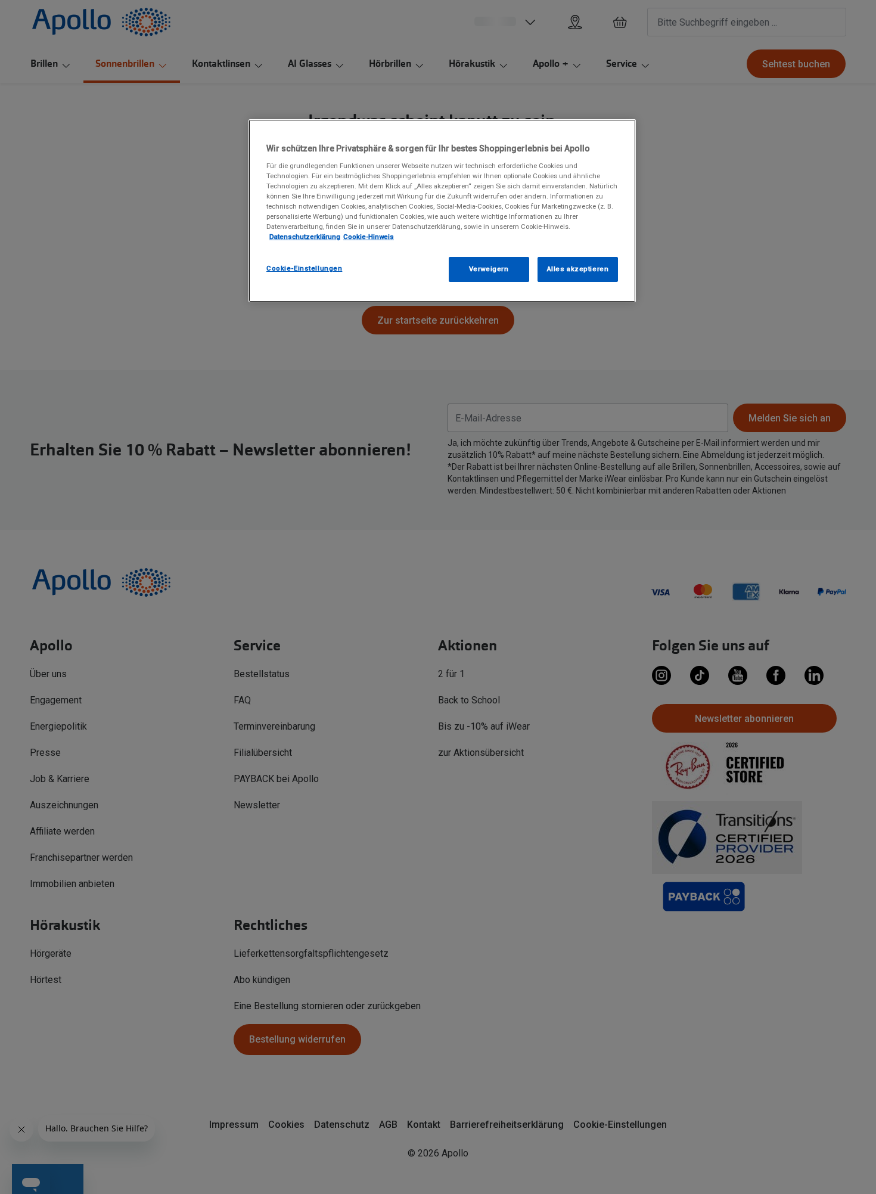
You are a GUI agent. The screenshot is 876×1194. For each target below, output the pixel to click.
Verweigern (489, 269)
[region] (442, 210)
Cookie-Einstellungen (304, 268)
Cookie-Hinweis (368, 236)
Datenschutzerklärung (304, 236)
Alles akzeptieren (578, 269)
